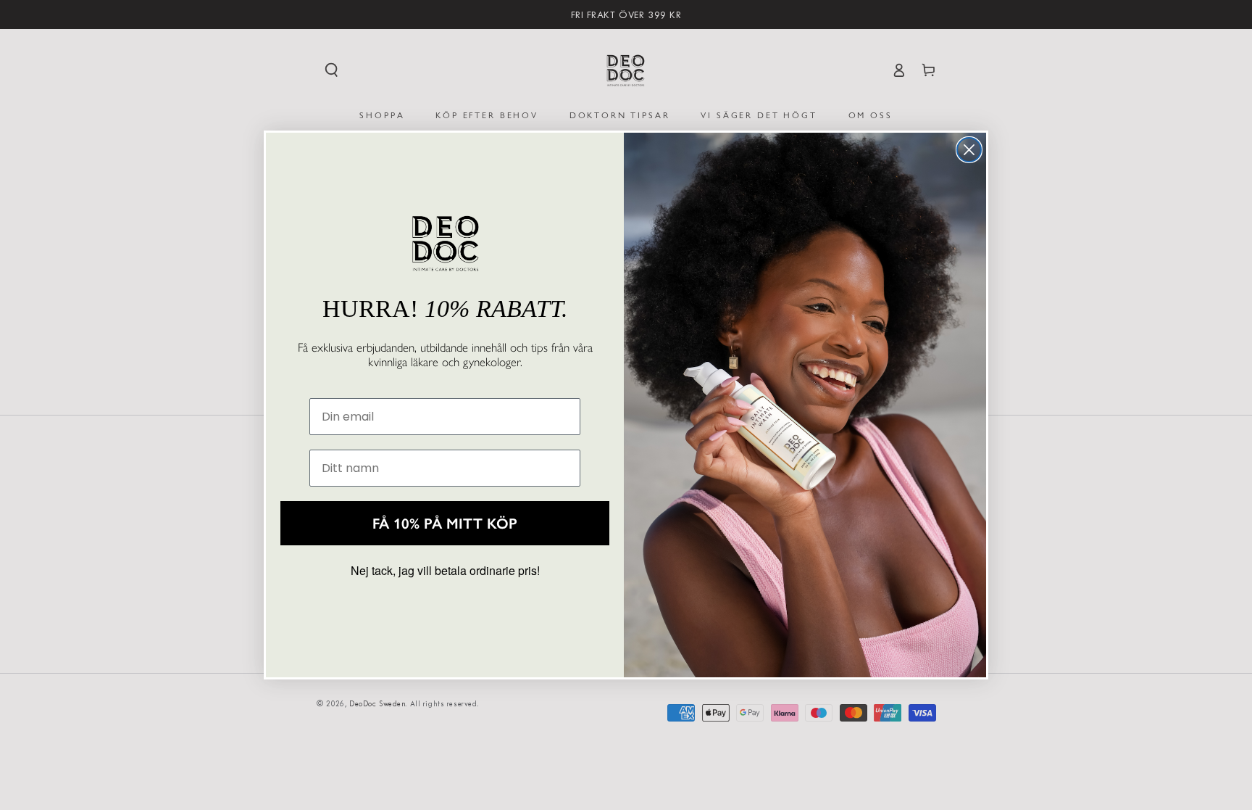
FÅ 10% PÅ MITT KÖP (444, 523)
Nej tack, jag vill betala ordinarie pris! (445, 570)
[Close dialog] (969, 150)
